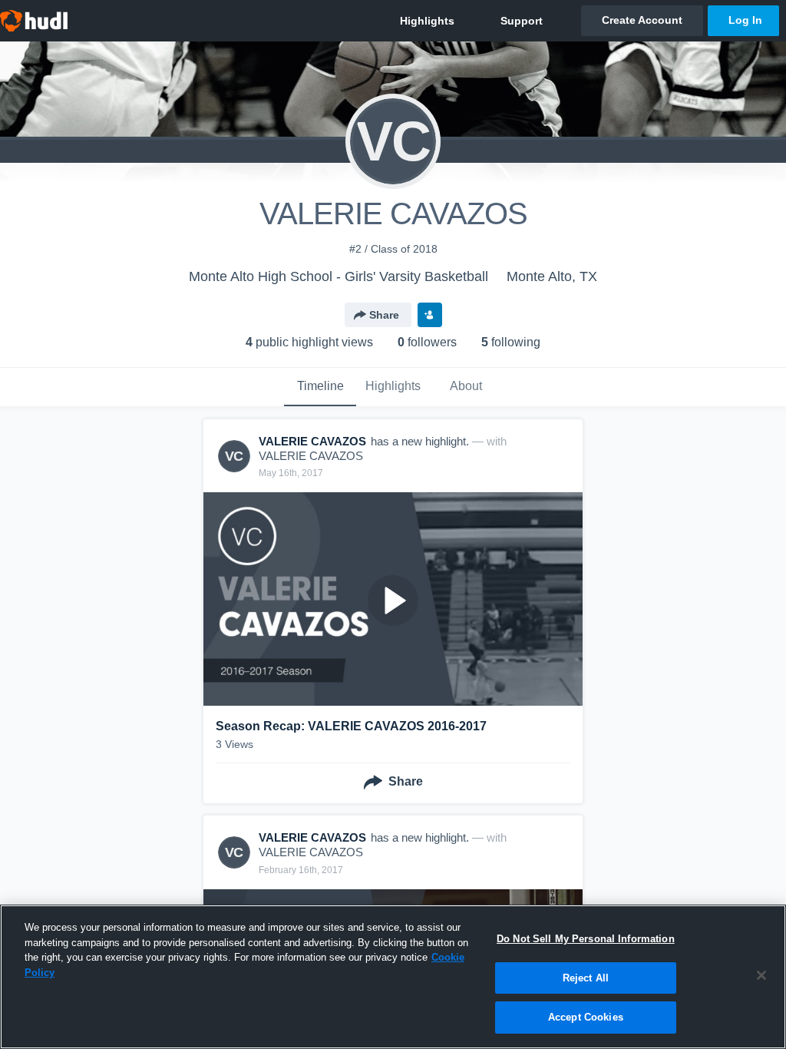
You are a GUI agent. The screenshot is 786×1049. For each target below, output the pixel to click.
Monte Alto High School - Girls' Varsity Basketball (338, 276)
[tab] (320, 387)
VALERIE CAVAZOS (311, 455)
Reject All (586, 978)
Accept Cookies (585, 1017)
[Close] (761, 975)
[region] (393, 977)
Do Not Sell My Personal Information (586, 939)
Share (384, 315)
